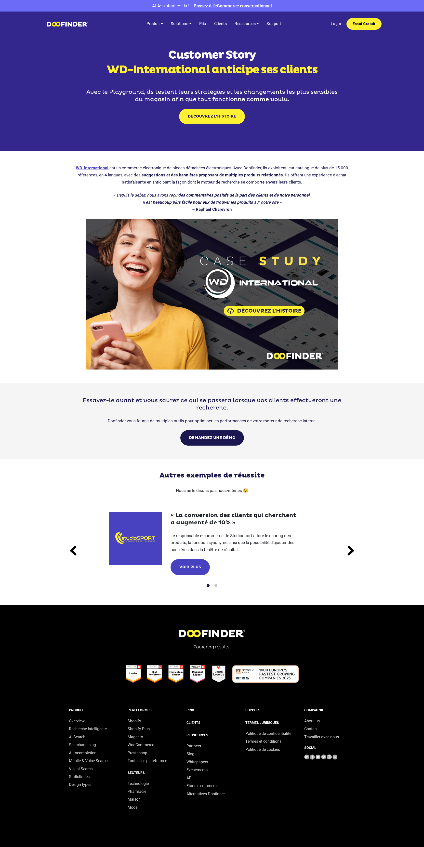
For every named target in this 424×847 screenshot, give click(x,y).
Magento (135, 737)
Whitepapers (197, 762)
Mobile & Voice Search (88, 760)
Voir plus (190, 567)
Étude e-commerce (202, 785)
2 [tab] (215, 585)
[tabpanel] (212, 543)
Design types (80, 784)
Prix (190, 710)
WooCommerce (141, 744)
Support (253, 710)
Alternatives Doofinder (205, 794)
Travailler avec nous (321, 737)
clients (193, 723)
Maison (134, 799)
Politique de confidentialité (268, 733)
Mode (132, 807)
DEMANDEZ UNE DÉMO (212, 438)
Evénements (197, 770)
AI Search (77, 737)
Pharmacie (137, 791)
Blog (190, 754)
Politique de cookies (262, 749)
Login (336, 23)
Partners (193, 746)
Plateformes (140, 710)
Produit (76, 710)
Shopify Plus (139, 729)
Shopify (134, 721)
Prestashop (137, 753)
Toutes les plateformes (147, 760)
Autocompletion (82, 753)
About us (312, 721)
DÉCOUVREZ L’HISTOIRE (212, 116)
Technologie (138, 783)
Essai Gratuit (364, 24)
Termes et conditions (263, 741)
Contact (311, 729)
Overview (77, 721)
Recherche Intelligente (88, 729)
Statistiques (79, 776)
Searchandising (82, 744)
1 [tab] (208, 585)
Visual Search (81, 769)
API (189, 778)
